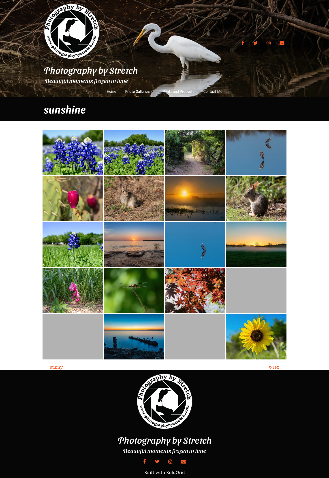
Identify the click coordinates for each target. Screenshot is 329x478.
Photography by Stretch (91, 70)
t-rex (276, 367)
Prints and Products (178, 91)
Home (111, 91)
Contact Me (212, 91)
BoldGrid (175, 472)
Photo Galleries (137, 91)
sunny (54, 367)
